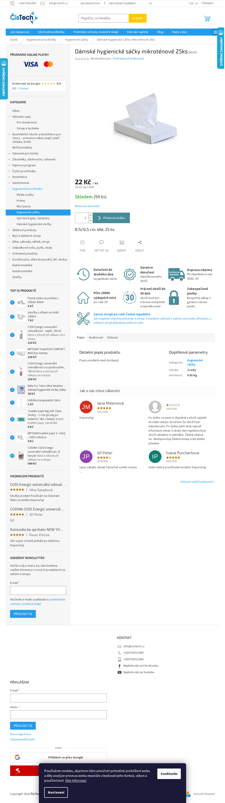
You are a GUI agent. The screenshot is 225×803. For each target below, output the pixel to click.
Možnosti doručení (87, 206)
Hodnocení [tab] (96, 337)
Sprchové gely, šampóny (33, 218)
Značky (17, 277)
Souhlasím (169, 773)
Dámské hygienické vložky (34, 224)
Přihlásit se (23, 614)
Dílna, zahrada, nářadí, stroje (31, 242)
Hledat (137, 18)
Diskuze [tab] (112, 337)
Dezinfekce (19, 177)
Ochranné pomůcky (25, 253)
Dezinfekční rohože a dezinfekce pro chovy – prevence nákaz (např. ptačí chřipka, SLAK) (36, 138)
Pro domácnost (27, 122)
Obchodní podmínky (122, 3)
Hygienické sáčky (28, 212)
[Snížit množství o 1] (90, 220)
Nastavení (56, 792)
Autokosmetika (22, 271)
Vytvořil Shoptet (204, 794)
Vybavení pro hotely (25, 153)
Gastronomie (20, 183)
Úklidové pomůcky (24, 230)
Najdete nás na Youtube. (139, 672)
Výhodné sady (21, 117)
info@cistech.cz (134, 646)
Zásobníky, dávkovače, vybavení (33, 159)
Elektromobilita (22, 265)
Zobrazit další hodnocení (196, 482)
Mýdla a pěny (25, 195)
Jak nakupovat (90, 3)
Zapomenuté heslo (22, 740)
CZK (191, 3)
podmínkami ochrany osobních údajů (37, 601)
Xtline (16, 111)
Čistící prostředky (24, 171)
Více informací (75, 780)
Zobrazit (23, 88)
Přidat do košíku (114, 218)
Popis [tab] (81, 337)
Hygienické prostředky (27, 189)
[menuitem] (20, 32)
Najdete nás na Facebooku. (141, 666)
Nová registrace (20, 734)
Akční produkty (22, 147)
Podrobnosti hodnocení (128, 59)
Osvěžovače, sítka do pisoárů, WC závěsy (39, 259)
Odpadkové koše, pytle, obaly (32, 248)
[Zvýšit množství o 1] (90, 215)
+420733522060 (133, 653)
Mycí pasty (24, 206)
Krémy (21, 201)
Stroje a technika (28, 128)
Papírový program (24, 165)
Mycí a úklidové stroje (26, 236)
